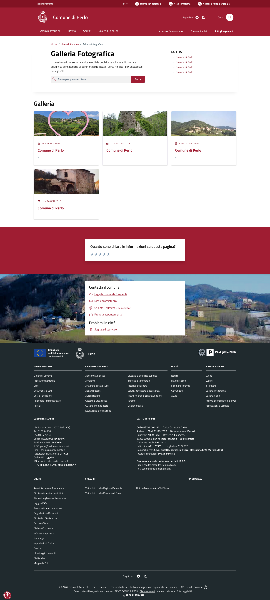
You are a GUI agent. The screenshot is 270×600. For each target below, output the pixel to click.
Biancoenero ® (147, 591)
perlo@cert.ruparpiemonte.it (55, 446)
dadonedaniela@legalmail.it (156, 468)
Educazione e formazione (98, 410)
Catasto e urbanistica (96, 400)
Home (54, 44)
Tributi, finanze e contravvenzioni (145, 396)
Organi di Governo (43, 376)
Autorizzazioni (92, 396)
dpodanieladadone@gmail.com (160, 465)
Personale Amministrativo (47, 400)
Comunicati (177, 390)
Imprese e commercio (139, 380)
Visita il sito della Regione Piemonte (103, 488)
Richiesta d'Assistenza (45, 518)
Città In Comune (194, 587)
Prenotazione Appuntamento (49, 508)
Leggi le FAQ (40, 503)
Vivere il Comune (70, 44)
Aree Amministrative (44, 380)
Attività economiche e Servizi (221, 400)
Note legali (39, 538)
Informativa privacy (44, 533)
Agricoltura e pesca (95, 376)
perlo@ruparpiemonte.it (53, 450)
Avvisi (174, 396)
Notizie (174, 376)
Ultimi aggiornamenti (44, 553)
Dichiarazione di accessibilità (48, 493)
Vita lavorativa (135, 406)
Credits (37, 548)
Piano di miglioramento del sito (50, 498)
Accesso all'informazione (170, 31)
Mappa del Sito (41, 563)
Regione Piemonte (45, 3)
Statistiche (39, 558)
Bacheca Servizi (42, 523)
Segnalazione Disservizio (46, 513)
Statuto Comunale (43, 528)
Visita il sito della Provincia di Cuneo (103, 493)
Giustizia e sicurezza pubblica (142, 376)
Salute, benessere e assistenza (144, 390)
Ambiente (90, 380)
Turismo (131, 400)
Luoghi (209, 380)
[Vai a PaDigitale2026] (217, 352)
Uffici (36, 386)
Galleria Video (213, 396)
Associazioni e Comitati (217, 406)
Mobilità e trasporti (137, 386)
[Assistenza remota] (205, 587)
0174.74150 (44, 431)
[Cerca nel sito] (229, 17)
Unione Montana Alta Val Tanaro (153, 488)
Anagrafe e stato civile (97, 386)
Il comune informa (180, 386)
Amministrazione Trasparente (49, 488)
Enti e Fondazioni (43, 396)
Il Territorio (211, 386)
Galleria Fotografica (216, 390)
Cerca (138, 79)
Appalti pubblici (93, 390)
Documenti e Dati (43, 390)
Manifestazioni (178, 380)
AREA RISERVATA (135, 595)
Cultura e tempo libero (96, 406)
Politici (37, 406)
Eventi (209, 376)
